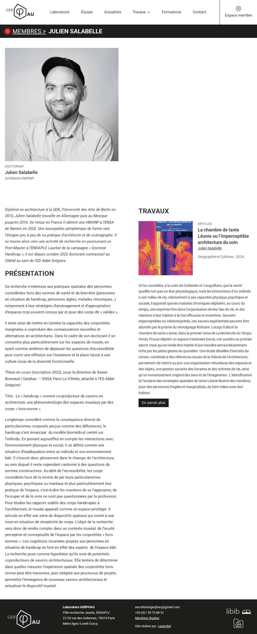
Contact (199, 12)
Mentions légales (147, 618)
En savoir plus (153, 403)
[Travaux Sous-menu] (148, 12)
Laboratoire (60, 12)
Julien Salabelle (210, 248)
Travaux (139, 12)
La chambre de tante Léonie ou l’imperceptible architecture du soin (223, 236)
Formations (171, 12)
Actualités (112, 12)
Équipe (87, 12)
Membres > (29, 31)
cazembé (164, 626)
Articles (205, 224)
